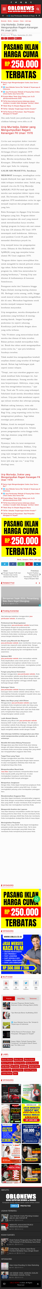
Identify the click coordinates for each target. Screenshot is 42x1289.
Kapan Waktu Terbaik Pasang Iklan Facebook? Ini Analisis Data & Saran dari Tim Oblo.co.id (24, 1043)
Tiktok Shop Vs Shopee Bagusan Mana (17, 106)
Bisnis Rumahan (32, 1063)
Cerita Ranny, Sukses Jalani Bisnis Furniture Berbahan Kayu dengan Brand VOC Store (24, 1251)
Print (11, 38)
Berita (19, 559)
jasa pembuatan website (20, 625)
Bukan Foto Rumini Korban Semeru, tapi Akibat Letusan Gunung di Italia (21, 599)
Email (19, 38)
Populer (9, 998)
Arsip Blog (21, 998)
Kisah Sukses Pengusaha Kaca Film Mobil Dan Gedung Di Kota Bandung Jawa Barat (25, 1241)
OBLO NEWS (14, 1283)
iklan (15, 1073)
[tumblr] (31, 2)
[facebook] (11, 2)
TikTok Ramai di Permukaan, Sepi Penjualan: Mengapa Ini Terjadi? (23, 1033)
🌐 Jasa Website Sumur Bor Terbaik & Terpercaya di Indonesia (24, 1023)
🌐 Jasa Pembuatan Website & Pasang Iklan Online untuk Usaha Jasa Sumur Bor (24, 16)
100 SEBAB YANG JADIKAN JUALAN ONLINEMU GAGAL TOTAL (24, 1274)
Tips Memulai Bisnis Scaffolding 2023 (24, 1013)
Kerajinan (24, 1066)
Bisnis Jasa (18, 1059)
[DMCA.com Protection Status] (21, 1206)
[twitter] (16, 2)
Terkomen (33, 998)
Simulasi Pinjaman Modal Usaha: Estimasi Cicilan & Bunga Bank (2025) (24, 1004)
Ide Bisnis (5, 1066)
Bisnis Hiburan (7, 1059)
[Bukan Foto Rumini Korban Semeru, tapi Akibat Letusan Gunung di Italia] (21, 596)
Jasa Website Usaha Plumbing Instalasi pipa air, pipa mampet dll (24, 1217)
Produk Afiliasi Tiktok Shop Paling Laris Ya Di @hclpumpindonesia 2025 (18, 97)
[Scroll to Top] (38, 1283)
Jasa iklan (5, 771)
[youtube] (26, 2)
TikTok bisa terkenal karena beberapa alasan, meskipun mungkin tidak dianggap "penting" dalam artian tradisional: (21, 103)
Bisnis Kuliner (29, 1059)
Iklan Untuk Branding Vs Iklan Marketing (24, 1265)
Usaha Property (30, 1070)
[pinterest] (21, 2)
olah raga (37, 559)
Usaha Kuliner (18, 1070)
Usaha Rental (7, 1073)
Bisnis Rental (19, 1063)
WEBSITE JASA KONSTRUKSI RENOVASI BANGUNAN (21, 1226)
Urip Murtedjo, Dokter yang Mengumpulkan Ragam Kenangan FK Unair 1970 (18, 130)
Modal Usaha (34, 1066)
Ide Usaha (14, 1066)
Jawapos (25, 559)
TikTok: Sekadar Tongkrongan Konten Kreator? (19, 109)
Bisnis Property (7, 1063)
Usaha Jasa (6, 1070)
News (31, 559)
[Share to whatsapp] (21, 564)
